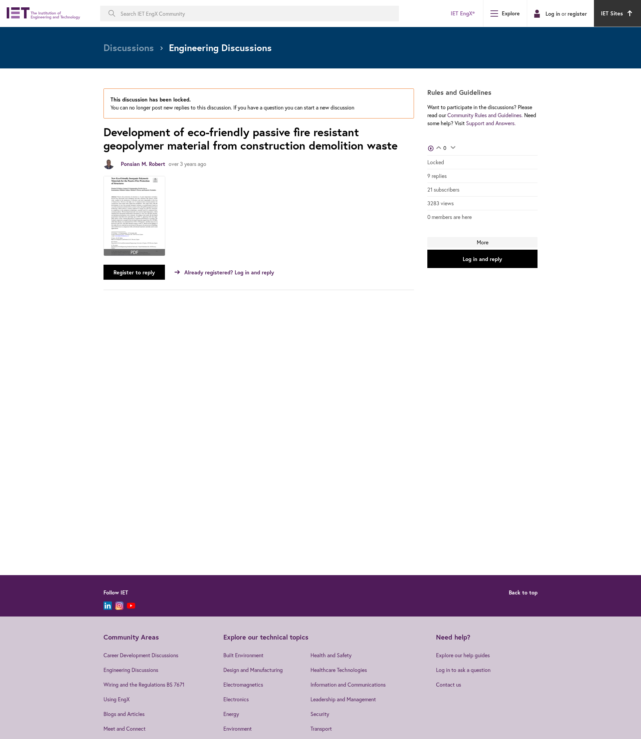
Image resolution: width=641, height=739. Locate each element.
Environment (237, 728)
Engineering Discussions (130, 669)
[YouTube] (131, 605)
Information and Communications (348, 684)
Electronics (236, 699)
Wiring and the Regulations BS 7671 (143, 684)
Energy (231, 713)
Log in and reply (482, 258)
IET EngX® (463, 13)
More (482, 242)
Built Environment (243, 655)
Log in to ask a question (463, 669)
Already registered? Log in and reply (229, 272)
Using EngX (116, 699)
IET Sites (612, 13)
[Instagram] (119, 605)
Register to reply (134, 272)
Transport (321, 728)
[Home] (43, 13)
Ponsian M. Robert (143, 163)
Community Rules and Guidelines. (485, 114)
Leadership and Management (343, 699)
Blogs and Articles (124, 713)
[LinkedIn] (107, 605)
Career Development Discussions (140, 655)
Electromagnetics (243, 684)
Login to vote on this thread (438, 148)
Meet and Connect (124, 728)
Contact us (448, 684)
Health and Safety (331, 655)
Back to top (523, 592)
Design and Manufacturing (253, 669)
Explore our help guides (463, 655)
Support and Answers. (491, 123)
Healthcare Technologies (338, 669)
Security (319, 713)
